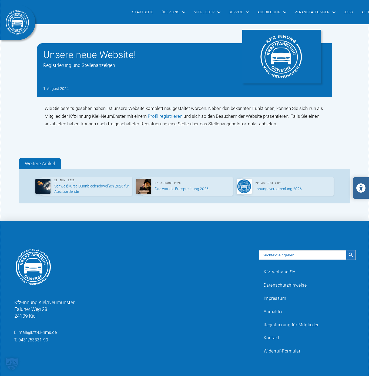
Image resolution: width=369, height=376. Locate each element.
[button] (12, 364)
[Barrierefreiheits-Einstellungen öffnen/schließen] (361, 188)
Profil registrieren (165, 116)
